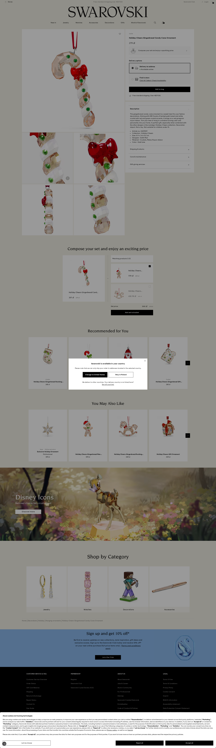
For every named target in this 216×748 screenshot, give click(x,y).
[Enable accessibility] (4, 744)
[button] (145, 360)
